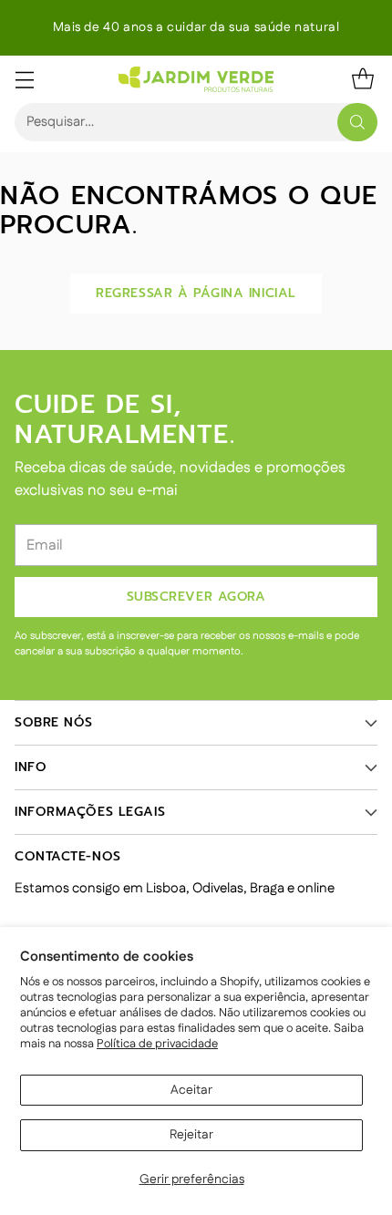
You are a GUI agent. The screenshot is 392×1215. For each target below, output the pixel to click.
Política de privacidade (157, 1043)
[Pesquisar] (357, 122)
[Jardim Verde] (196, 79)
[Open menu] (24, 79)
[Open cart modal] (362, 79)
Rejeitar (191, 1135)
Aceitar (191, 1090)
